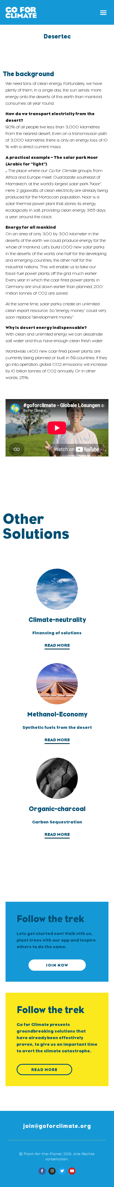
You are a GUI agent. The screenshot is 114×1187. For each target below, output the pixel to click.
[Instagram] (52, 1171)
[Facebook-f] (42, 1171)
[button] (103, 12)
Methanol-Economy (57, 714)
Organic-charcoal (57, 808)
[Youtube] (72, 1171)
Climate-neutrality (57, 619)
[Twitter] (62, 1171)
